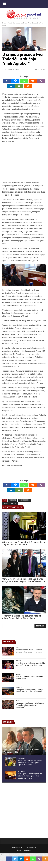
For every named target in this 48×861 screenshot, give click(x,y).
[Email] (19, 86)
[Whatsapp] (24, 81)
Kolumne (21, 758)
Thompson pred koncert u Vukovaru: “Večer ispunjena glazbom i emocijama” (30, 705)
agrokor (12, 500)
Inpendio (27, 850)
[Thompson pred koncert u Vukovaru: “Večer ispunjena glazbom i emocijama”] (8, 704)
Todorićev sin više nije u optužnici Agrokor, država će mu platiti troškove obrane (21, 617)
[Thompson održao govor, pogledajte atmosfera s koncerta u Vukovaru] (8, 691)
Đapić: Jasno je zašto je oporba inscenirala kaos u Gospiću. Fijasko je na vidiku (30, 762)
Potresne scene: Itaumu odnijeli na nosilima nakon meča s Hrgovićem (29, 651)
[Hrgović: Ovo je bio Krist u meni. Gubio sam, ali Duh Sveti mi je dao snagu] (8, 664)
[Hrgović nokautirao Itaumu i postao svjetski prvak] (8, 677)
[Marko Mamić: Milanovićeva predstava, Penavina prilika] (24, 741)
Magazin (19, 687)
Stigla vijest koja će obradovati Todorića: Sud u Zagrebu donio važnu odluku (23, 543)
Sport (18, 647)
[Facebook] (7, 81)
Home (4, 23)
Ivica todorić (24, 500)
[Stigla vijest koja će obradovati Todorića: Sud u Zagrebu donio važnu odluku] (24, 526)
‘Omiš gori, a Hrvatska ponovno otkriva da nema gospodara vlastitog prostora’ (30, 776)
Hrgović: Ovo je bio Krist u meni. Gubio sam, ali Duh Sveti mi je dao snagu (30, 664)
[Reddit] (33, 81)
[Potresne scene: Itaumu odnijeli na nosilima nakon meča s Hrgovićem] (8, 651)
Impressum (31, 847)
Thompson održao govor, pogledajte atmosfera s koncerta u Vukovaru (29, 691)
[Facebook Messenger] (15, 81)
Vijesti (10, 23)
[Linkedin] (11, 86)
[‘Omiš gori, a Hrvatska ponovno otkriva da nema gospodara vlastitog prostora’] (10, 775)
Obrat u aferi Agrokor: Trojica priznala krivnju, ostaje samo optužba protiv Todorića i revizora (23, 580)
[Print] (28, 86)
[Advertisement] (24, 162)
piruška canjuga (10, 503)
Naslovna (19, 674)
